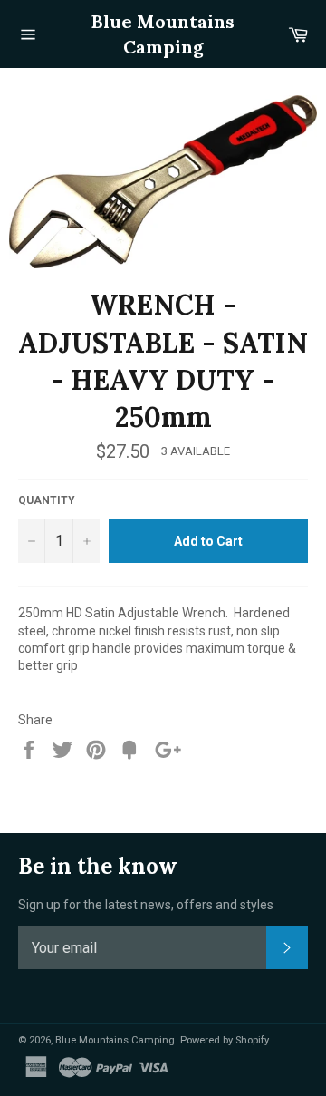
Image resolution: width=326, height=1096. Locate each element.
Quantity (46, 500)
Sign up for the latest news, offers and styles (145, 904)
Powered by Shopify (224, 1040)
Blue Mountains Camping (163, 34)
